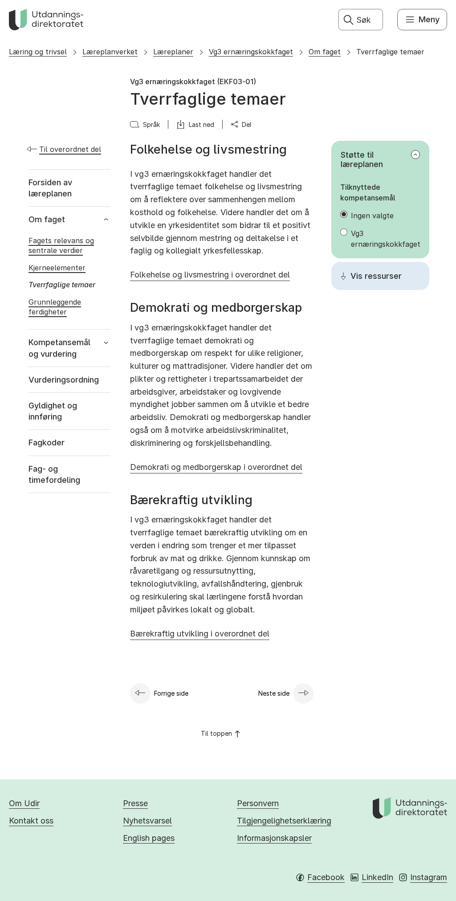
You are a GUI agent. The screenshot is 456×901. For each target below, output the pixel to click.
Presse (135, 803)
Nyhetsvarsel (147, 820)
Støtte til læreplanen (362, 159)
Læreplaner (173, 51)
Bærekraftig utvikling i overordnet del (199, 633)
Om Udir (24, 803)
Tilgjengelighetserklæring (284, 820)
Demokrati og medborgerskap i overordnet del (216, 467)
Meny (429, 19)
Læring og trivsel (38, 51)
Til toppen (216, 733)
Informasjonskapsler (274, 838)
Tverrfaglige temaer (390, 51)
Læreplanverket (110, 51)
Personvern (258, 803)
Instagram (428, 877)
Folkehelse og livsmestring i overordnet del (210, 274)
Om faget (325, 51)
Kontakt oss (31, 820)
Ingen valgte (372, 215)
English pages (149, 838)
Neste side (273, 693)
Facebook (326, 877)
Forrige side (171, 693)
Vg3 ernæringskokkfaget (251, 51)
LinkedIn (377, 877)
